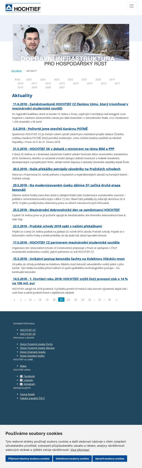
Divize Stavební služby (32, 355)
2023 (56, 79)
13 (30, 299)
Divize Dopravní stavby (33, 352)
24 (82, 299)
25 (89, 299)
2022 (70, 79)
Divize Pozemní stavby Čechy (36, 344)
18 (40, 299)
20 (54, 299)
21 (61, 299)
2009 (34, 87)
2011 (117, 83)
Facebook (29, 376)
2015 (62, 83)
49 (109, 299)
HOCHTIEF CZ (28, 330)
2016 (48, 83)
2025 (29, 79)
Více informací (79, 450)
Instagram (29, 384)
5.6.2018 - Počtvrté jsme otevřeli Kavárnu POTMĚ (50, 129)
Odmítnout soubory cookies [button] (72, 458)
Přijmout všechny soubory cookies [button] (29, 458)
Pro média (16, 71)
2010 (20, 87)
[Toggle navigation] (131, 5)
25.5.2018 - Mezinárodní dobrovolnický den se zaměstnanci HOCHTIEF (66, 210)
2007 (62, 87)
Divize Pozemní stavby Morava (37, 348)
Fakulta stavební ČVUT (32, 398)
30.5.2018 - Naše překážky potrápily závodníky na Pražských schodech (66, 169)
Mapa (23, 366)
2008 (48, 87)
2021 (84, 79)
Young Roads (27, 394)
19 (47, 299)
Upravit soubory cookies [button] (109, 458)
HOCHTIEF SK (28, 334)
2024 (43, 79)
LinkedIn (28, 380)
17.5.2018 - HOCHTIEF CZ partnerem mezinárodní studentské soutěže (66, 242)
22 (68, 299)
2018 (20, 83)
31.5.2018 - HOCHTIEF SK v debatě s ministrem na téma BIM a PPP (63, 149)
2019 (112, 79)
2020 (98, 79)
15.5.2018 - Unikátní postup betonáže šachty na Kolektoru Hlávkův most (68, 259)
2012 (103, 83)
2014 (76, 83)
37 (99, 299)
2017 (34, 83)
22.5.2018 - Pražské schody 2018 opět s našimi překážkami (57, 226)
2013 (89, 83)
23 (75, 299)
